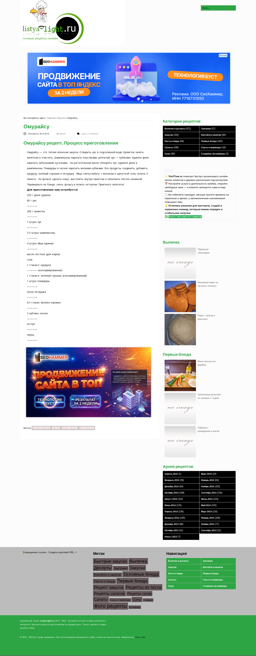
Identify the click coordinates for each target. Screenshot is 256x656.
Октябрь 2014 (172, 493)
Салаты (169, 147)
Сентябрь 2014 (208, 493)
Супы (167, 154)
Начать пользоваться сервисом (185, 217)
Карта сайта (140, 637)
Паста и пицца (172, 141)
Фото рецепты (87, 428)
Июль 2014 (206, 499)
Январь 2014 (207, 518)
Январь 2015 (207, 480)
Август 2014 (171, 499)
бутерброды (134, 607)
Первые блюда (209, 141)
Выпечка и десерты (175, 128)
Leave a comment (89, 133)
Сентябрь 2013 (208, 530)
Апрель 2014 (171, 511)
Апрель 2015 (171, 474)
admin (63, 133)
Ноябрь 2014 (207, 486)
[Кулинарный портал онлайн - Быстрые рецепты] (72, 45)
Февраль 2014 (172, 518)
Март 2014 (206, 511)
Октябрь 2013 (172, 530)
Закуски (61, 117)
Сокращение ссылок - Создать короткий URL (48, 552)
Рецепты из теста (143, 587)
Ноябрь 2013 (207, 524)
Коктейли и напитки (211, 135)
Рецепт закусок (69, 428)
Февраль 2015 (172, 480)
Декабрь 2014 (172, 486)
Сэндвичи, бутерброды (213, 154)
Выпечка (138, 561)
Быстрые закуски (41, 428)
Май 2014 (206, 505)
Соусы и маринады (211, 147)
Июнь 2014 (170, 505)
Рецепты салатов (109, 593)
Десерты (102, 567)
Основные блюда (140, 574)
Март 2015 (206, 474)
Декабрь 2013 (172, 524)
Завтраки (206, 128)
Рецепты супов (139, 593)
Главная (50, 117)
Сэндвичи (148, 600)
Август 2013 (171, 537)
